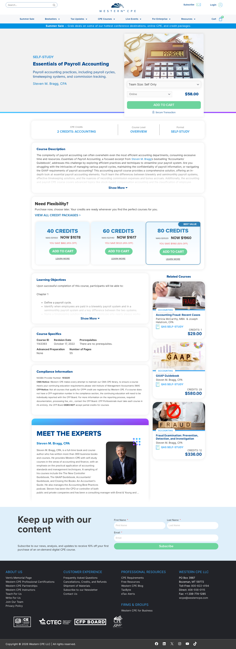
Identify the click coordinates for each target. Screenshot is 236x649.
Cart (214, 19)
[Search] (54, 4)
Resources (186, 19)
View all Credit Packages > (58, 215)
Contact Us (70, 593)
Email (117, 532)
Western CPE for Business (137, 610)
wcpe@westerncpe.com (193, 597)
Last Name (173, 520)
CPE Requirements (132, 577)
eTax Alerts (128, 593)
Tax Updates (77, 19)
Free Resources (130, 581)
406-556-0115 (196, 589)
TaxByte (126, 589)
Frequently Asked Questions (80, 577)
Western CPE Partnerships (21, 585)
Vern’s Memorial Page (19, 577)
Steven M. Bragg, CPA (50, 84)
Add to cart (163, 105)
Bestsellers (51, 19)
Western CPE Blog (132, 585)
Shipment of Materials (76, 585)
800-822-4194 (200, 585)
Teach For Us (14, 593)
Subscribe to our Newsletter (80, 589)
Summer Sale (27, 19)
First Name (120, 520)
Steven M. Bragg (141, 159)
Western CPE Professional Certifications (30, 581)
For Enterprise (159, 19)
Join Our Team (14, 601)
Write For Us (13, 597)
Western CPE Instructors (20, 589)
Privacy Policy (14, 605)
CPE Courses (105, 19)
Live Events (132, 19)
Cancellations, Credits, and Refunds (85, 581)
